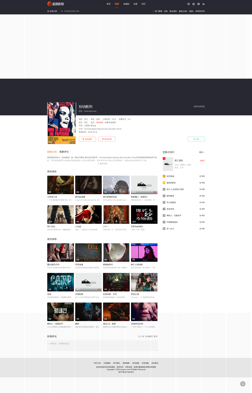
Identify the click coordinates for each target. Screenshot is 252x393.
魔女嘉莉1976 (53, 264)
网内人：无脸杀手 (174, 215)
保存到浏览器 (199, 106)
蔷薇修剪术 (108, 264)
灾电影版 (79, 294)
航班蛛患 (170, 196)
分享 (196, 139)
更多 (202, 152)
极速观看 (107, 139)
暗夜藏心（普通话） (140, 197)
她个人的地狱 (137, 264)
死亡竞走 (51, 226)
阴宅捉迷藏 (80, 197)
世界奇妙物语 (137, 226)
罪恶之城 (135, 294)
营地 (49, 294)
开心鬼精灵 (171, 202)
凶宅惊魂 (170, 176)
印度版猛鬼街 (172, 222)
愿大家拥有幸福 (110, 197)
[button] (53, 152)
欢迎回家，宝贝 (110, 294)
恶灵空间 (170, 209)
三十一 (106, 226)
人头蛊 (78, 226)
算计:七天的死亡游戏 (175, 189)
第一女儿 (170, 229)
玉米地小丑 (52, 197)
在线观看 (87, 139)
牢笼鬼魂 (79, 264)
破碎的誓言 (171, 183)
